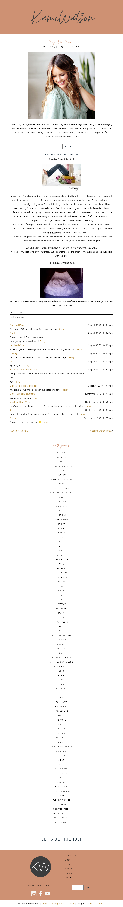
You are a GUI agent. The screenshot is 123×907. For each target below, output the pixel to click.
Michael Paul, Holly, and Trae (24, 385)
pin (61, 697)
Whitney (13, 353)
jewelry (61, 644)
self (61, 764)
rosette (61, 742)
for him (61, 591)
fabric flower (61, 559)
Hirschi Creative (97, 903)
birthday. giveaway (61, 479)
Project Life (61, 711)
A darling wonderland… (101, 430)
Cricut (61, 524)
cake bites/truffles (61, 493)
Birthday (62, 475)
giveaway (61, 604)
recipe (61, 715)
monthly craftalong (61, 662)
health (61, 613)
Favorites (70, 855)
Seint (61, 760)
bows (61, 484)
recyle (61, 724)
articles (61, 457)
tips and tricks (61, 791)
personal (61, 689)
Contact (70, 869)
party (61, 680)
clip (61, 510)
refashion (61, 729)
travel (61, 795)
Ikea (61, 631)
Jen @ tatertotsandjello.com (23, 369)
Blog (68, 864)
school (61, 755)
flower (61, 586)
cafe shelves (61, 488)
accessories (61, 452)
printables (61, 706)
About (68, 860)
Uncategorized (61, 809)
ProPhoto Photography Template (58, 903)
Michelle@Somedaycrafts (22, 393)
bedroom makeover (61, 466)
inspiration (61, 640)
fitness (61, 582)
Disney (61, 533)
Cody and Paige (17, 325)
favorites (61, 577)
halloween (62, 608)
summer (61, 782)
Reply (61, 329)
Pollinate (61, 702)
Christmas (62, 506)
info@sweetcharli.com (37, 885)
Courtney (14, 333)
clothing (61, 515)
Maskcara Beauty (61, 657)
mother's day (61, 666)
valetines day (61, 818)
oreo (61, 671)
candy (61, 497)
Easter (61, 546)
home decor (61, 622)
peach (61, 684)
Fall (61, 564)
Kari (11, 410)
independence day (61, 635)
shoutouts (62, 769)
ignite (61, 626)
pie (61, 693)
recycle (61, 720)
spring (61, 778)
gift (61, 600)
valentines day (61, 813)
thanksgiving (61, 786)
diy (61, 537)
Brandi (13, 418)
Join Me (69, 873)
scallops (61, 751)
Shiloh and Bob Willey (20, 402)
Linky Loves (61, 648)
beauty (61, 461)
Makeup (69, 877)
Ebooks (61, 551)
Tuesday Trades (61, 800)
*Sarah (13, 361)
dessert (61, 528)
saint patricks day (61, 746)
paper (61, 675)
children (62, 501)
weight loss (62, 822)
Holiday (61, 617)
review (61, 733)
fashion (61, 568)
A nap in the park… (20, 430)
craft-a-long (61, 519)
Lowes (61, 653)
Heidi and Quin (17, 345)
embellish (61, 555)
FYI (61, 595)
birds (61, 470)
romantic (61, 737)
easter (61, 542)
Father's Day (61, 573)
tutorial (61, 804)
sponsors (61, 773)
